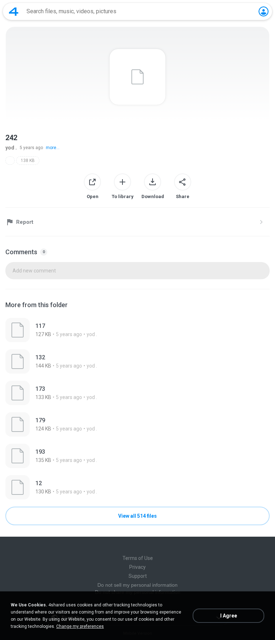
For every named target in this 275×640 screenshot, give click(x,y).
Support (138, 576)
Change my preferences (80, 626)
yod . (11, 148)
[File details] (137, 330)
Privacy (137, 567)
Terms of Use (137, 558)
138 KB (28, 160)
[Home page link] (13, 11)
